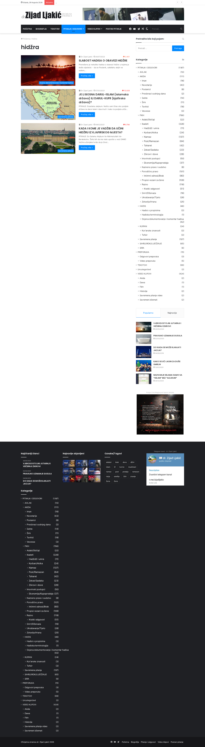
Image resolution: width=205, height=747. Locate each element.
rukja (108, 476)
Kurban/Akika (151, 132)
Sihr (124, 476)
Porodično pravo (150, 171)
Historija (143, 291)
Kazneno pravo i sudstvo (154, 167)
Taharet (148, 145)
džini (132, 462)
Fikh (142, 287)
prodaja (125, 472)
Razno (145, 184)
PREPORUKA (143, 252)
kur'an (122, 467)
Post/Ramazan (151, 141)
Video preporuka (147, 261)
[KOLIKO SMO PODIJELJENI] (69, 463)
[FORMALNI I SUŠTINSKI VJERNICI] (82, 479)
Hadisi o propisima (151, 210)
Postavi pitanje (113, 29)
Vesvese (146, 111)
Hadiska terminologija (152, 214)
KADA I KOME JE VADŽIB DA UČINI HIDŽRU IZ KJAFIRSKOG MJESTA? (101, 130)
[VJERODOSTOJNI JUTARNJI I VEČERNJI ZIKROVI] (143, 327)
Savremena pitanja (148, 239)
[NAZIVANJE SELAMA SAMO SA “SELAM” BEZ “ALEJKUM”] (143, 379)
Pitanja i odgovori (72, 29)
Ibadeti (145, 124)
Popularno (148, 313)
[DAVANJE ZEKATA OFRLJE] (82, 471)
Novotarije (147, 85)
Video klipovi (93, 29)
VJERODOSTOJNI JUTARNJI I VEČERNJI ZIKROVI (167, 325)
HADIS (143, 206)
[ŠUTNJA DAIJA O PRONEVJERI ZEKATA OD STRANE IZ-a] (69, 471)
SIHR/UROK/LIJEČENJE (151, 243)
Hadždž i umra (151, 128)
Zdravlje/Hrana (149, 201)
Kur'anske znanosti (151, 230)
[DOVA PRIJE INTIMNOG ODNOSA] (69, 479)
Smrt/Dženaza (149, 193)
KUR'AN (143, 226)
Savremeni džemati (148, 300)
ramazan (135, 472)
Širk (144, 102)
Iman (144, 80)
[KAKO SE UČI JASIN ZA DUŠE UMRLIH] (143, 366)
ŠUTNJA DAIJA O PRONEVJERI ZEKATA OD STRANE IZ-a (80, 2)
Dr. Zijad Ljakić (86, 57)
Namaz (147, 137)
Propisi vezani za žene (153, 180)
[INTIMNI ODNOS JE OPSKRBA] (94, 471)
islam (108, 467)
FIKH (142, 115)
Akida (142, 278)
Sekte (145, 98)
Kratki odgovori (152, 188)
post (117, 472)
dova (125, 462)
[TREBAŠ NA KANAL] (94, 463)
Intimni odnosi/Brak (154, 175)
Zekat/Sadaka (151, 150)
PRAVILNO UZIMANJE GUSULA (167, 335)
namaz (108, 472)
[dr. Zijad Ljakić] (47, 15)
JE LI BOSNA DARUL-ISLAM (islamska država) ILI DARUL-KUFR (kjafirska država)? (104, 98)
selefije (117, 476)
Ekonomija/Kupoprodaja (156, 162)
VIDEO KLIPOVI (144, 274)
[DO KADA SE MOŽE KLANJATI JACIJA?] (143, 352)
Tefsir (145, 235)
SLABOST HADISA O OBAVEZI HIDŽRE (103, 60)
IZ (115, 467)
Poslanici (146, 89)
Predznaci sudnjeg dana (154, 93)
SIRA (142, 248)
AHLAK (143, 72)
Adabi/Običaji (148, 119)
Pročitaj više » (87, 76)
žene (116, 481)
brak (117, 462)
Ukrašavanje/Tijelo (151, 197)
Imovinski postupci (151, 158)
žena (108, 481)
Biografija (41, 29)
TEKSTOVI (142, 265)
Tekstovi (55, 29)
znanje (133, 476)
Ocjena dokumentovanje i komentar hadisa (163, 219)
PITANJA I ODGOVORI (147, 68)
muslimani (132, 467)
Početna (27, 29)
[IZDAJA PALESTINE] (82, 463)
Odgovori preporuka (149, 256)
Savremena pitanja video (151, 295)
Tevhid (145, 106)
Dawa (142, 282)
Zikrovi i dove (151, 154)
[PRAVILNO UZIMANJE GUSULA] (143, 339)
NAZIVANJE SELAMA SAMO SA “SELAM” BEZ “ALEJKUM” (167, 376)
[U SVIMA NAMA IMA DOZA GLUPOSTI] (94, 479)
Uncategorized (144, 269)
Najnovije (172, 313)
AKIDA (143, 76)
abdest (108, 462)
